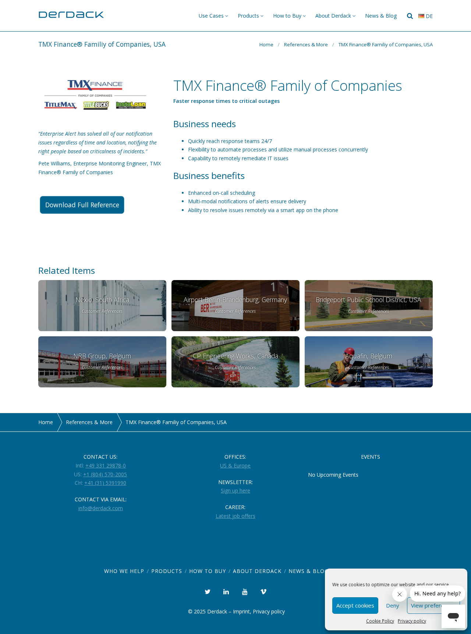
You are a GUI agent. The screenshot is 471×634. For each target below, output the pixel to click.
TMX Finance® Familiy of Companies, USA (386, 44)
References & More (306, 44)
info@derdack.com (100, 508)
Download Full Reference (82, 204)
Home (266, 44)
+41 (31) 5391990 (105, 482)
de (428, 15)
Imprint (241, 611)
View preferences (433, 605)
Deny (392, 605)
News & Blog (381, 15)
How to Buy (287, 15)
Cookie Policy (380, 621)
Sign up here (235, 490)
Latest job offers (235, 515)
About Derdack (333, 15)
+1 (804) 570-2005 (105, 474)
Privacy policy (412, 621)
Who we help (124, 570)
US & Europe (235, 465)
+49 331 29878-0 (105, 465)
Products (248, 15)
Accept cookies (355, 605)
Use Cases (211, 15)
